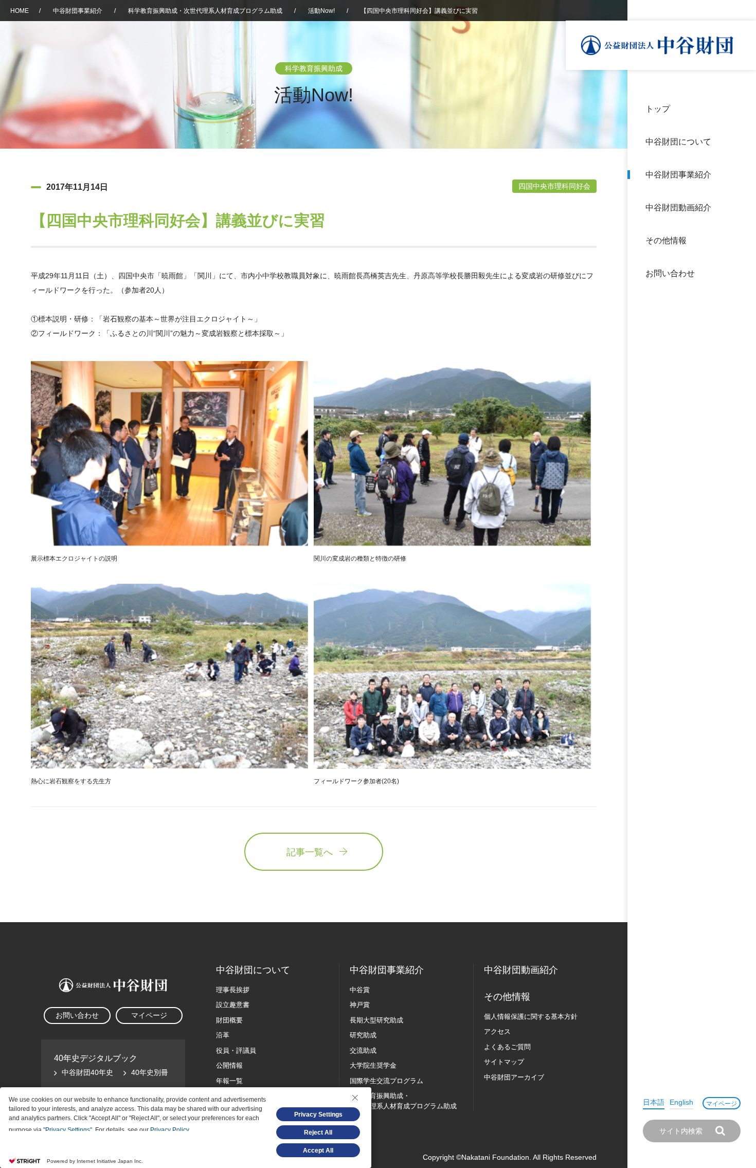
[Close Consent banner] (355, 1097)
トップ (657, 108)
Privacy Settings (318, 1114)
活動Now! (321, 10)
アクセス (497, 1031)
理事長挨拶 (232, 990)
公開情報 (229, 1065)
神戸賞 (360, 1005)
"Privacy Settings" (67, 1130)
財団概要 (229, 1020)
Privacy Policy (169, 1130)
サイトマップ (504, 1062)
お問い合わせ (670, 273)
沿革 (741, 207)
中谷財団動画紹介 (678, 207)
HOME (19, 10)
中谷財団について (678, 141)
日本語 (653, 1102)
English (681, 1102)
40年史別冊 (149, 1072)
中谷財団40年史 (87, 1072)
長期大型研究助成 (376, 1020)
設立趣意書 (232, 1005)
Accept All (318, 1150)
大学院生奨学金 (373, 1065)
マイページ (721, 1103)
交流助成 (363, 1050)
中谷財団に (253, 970)
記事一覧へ (309, 852)
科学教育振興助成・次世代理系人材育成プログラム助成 (205, 10)
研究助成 (363, 1035)
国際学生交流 (386, 1081)
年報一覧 (229, 1081)
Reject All (318, 1132)
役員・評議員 (236, 1050)
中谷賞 (360, 990)
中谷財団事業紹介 (678, 174)
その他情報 (666, 240)
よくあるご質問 (507, 1047)
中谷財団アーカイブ (514, 1077)
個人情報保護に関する (531, 1016)
